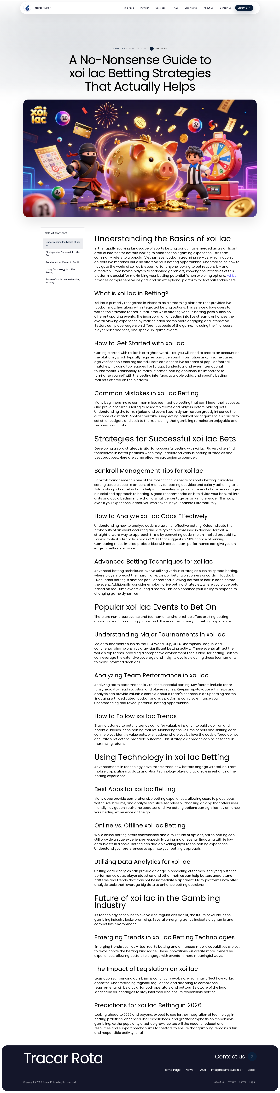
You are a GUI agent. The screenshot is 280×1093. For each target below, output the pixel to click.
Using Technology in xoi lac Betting (61, 271)
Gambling (119, 48)
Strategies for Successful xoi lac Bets (63, 254)
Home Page (172, 1070)
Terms (242, 1082)
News (189, 1070)
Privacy (232, 1082)
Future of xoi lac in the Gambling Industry (63, 281)
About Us (219, 1082)
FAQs (202, 1070)
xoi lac (231, 276)
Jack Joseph (161, 48)
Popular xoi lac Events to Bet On (63, 262)
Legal (252, 1082)
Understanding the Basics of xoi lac (63, 243)
